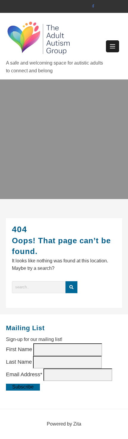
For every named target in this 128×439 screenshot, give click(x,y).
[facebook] (93, 6)
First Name (19, 349)
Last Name (19, 362)
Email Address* (24, 374)
